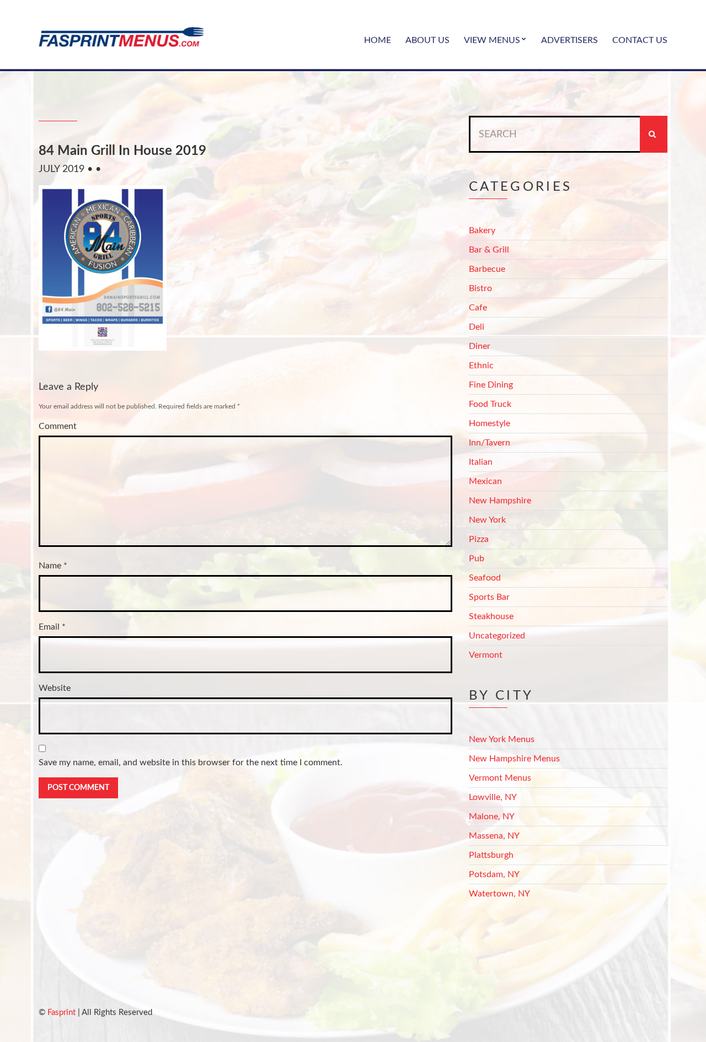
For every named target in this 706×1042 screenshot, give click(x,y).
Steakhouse (491, 616)
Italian (481, 462)
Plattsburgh (491, 855)
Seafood (485, 577)
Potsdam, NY (494, 874)
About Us (427, 40)
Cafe (478, 307)
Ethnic (481, 365)
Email (52, 626)
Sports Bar (489, 597)
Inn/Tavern (489, 442)
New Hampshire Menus (514, 758)
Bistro (480, 288)
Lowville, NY (493, 797)
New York (487, 519)
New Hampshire (500, 500)
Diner (479, 346)
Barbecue (487, 269)
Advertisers (569, 40)
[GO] (653, 134)
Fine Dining (491, 384)
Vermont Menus (500, 778)
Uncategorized (497, 635)
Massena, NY (494, 835)
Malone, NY (492, 816)
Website (55, 688)
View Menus (492, 40)
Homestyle (489, 423)
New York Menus (501, 739)
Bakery (482, 230)
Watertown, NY (499, 893)
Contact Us (639, 40)
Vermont (485, 655)
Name (53, 565)
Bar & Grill (489, 249)
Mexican (485, 481)
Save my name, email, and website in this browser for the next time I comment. (191, 762)
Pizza (479, 539)
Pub (476, 558)
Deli (476, 327)
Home (377, 40)
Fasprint (61, 1012)
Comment (58, 426)
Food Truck (490, 404)
